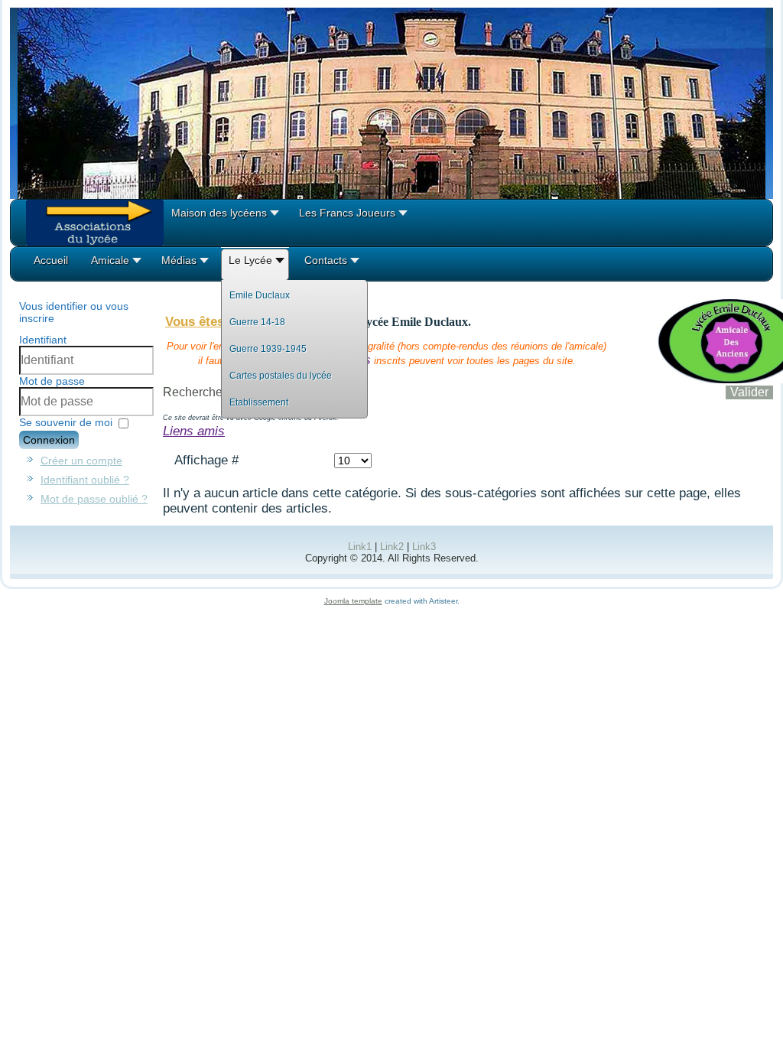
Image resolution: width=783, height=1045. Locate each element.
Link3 (424, 546)
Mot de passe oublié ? (94, 499)
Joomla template (353, 601)
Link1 (360, 546)
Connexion (49, 440)
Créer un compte (81, 460)
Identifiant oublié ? (85, 480)
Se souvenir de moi (65, 422)
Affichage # (206, 460)
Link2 (392, 546)
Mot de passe (52, 381)
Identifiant (43, 340)
